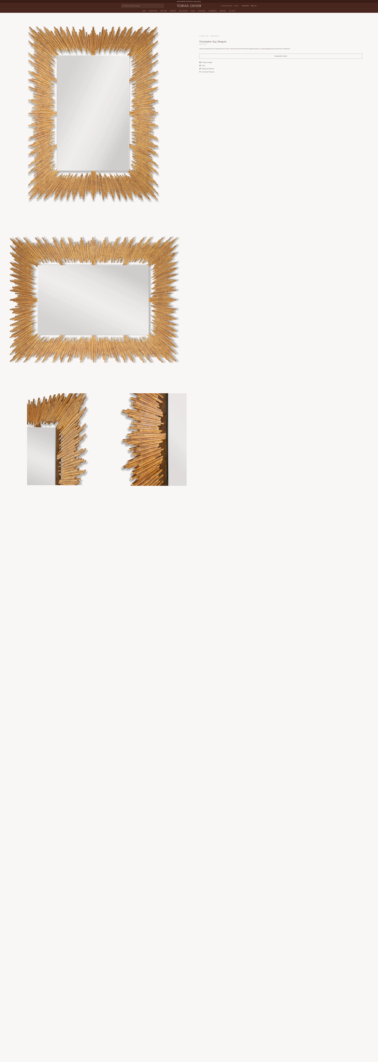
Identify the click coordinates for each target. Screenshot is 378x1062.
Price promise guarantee (189, 3)
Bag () (254, 6)
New (144, 11)
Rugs (193, 11)
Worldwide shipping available (189, 1)
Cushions (202, 11)
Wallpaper (183, 11)
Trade (236, 6)
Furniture (153, 11)
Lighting (163, 11)
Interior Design (226, 6)
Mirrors (215, 36)
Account (245, 6)
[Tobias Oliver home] (189, 6)
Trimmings (212, 11)
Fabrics (173, 11)
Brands (223, 11)
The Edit (232, 11)
